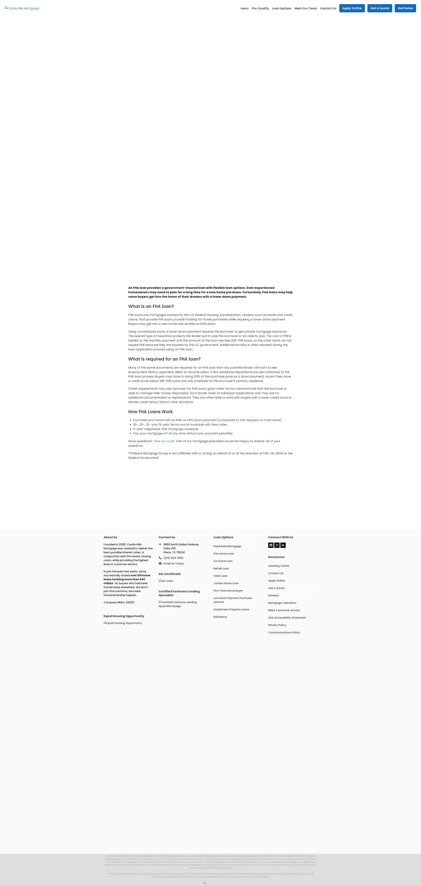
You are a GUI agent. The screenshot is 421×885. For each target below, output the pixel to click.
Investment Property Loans (231, 609)
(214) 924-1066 (173, 558)
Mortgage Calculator (282, 603)
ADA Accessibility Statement (287, 618)
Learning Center (278, 566)
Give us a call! (164, 441)
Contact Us (276, 573)
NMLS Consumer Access (284, 610)
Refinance (220, 617)
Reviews (273, 595)
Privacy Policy (277, 625)
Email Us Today (173, 563)
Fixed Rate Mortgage (227, 546)
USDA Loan (220, 576)
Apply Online (276, 581)
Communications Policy (284, 632)
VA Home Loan (223, 561)
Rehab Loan (221, 568)
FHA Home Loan (223, 554)
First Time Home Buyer (228, 591)
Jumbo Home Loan (226, 583)
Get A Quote (276, 588)
